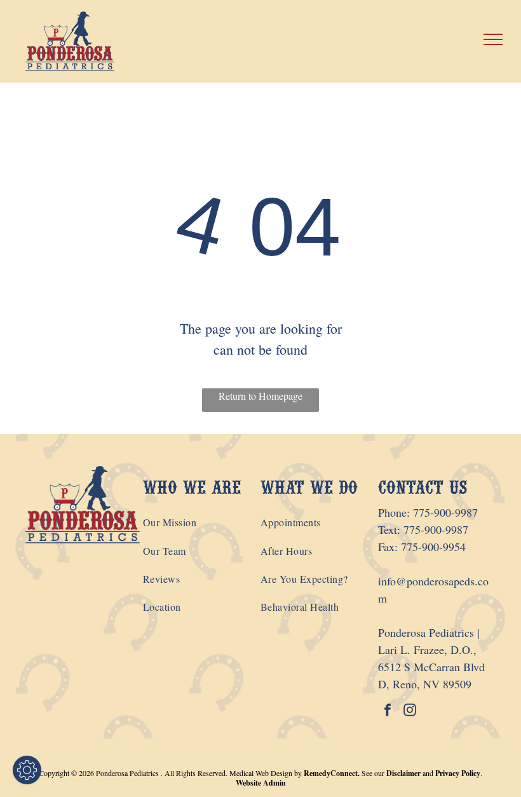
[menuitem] (201, 522)
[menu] (493, 39)
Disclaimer (403, 773)
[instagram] (409, 711)
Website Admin (261, 782)
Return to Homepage (260, 395)
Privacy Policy (457, 773)
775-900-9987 (445, 512)
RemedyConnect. (332, 773)
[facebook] (387, 711)
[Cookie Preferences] (27, 770)
